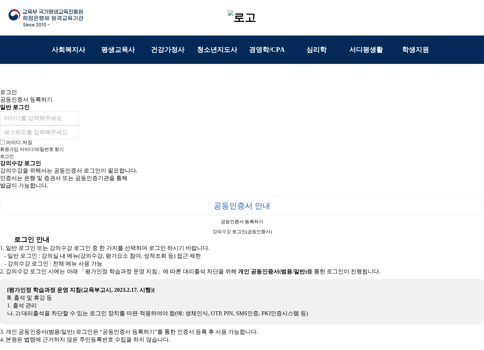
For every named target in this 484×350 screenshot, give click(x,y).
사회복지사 (68, 49)
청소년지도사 (217, 49)
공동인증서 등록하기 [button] (26, 100)
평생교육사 (118, 49)
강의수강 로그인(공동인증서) (242, 231)
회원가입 (9, 149)
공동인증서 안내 (242, 205)
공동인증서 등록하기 (242, 221)
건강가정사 (168, 49)
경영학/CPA (267, 49)
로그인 (7, 156)
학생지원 (415, 49)
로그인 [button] (8, 92)
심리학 (316, 49)
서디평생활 (366, 49)
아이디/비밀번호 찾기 (42, 149)
